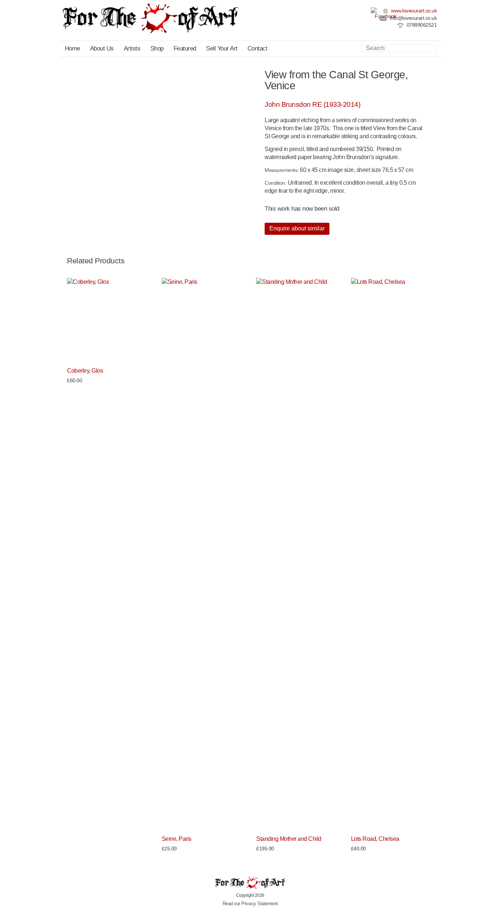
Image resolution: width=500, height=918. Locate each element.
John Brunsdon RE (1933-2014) (312, 104)
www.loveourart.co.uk (413, 11)
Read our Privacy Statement (250, 903)
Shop (157, 48)
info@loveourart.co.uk (412, 18)
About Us (102, 48)
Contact (257, 48)
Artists (132, 48)
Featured (184, 48)
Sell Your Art (222, 48)
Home (72, 48)
